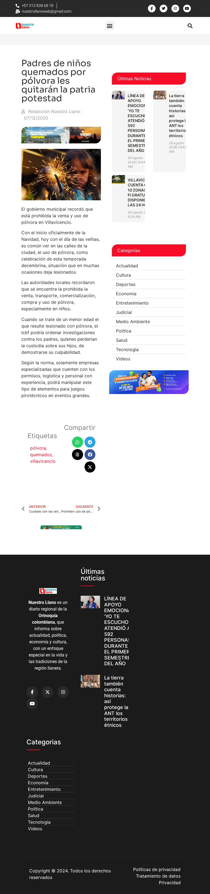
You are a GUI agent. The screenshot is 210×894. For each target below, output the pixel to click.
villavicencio (43, 461)
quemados (41, 454)
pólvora (38, 448)
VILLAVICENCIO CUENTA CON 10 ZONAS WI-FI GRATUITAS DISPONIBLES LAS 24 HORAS (142, 192)
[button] (109, 25)
